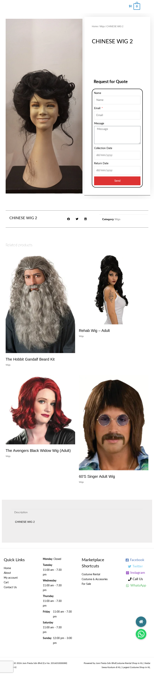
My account (11, 578)
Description (21, 512)
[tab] (21, 512)
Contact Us (10, 587)
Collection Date (103, 148)
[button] (141, 634)
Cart (6, 582)
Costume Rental (91, 574)
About (7, 573)
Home (95, 26)
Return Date (101, 163)
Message (99, 123)
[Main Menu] (147, 6)
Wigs (102, 26)
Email (97, 108)
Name (97, 93)
